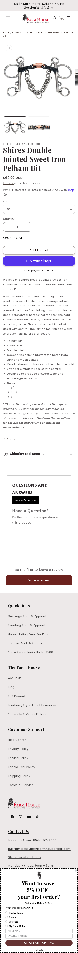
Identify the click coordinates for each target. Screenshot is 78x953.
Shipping (8, 183)
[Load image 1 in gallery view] (15, 127)
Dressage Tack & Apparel (27, 616)
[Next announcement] (70, 5)
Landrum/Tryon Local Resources (32, 705)
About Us (14, 678)
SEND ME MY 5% (39, 942)
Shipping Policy (19, 776)
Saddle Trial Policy (21, 767)
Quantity (8, 219)
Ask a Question (25, 500)
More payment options (39, 270)
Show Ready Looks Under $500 (30, 652)
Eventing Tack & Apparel (26, 625)
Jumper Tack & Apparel (25, 643)
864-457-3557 (45, 840)
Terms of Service (21, 785)
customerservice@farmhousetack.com (39, 849)
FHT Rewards (17, 696)
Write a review (39, 580)
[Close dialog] (76, 870)
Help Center (17, 740)
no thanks (39, 950)
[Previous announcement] (7, 5)
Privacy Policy (18, 749)
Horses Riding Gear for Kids (28, 634)
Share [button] (11, 439)
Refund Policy (18, 758)
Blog (11, 687)
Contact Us (18, 831)
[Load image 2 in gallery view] (39, 127)
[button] (8, 18)
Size (6, 201)
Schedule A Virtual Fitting (27, 714)
